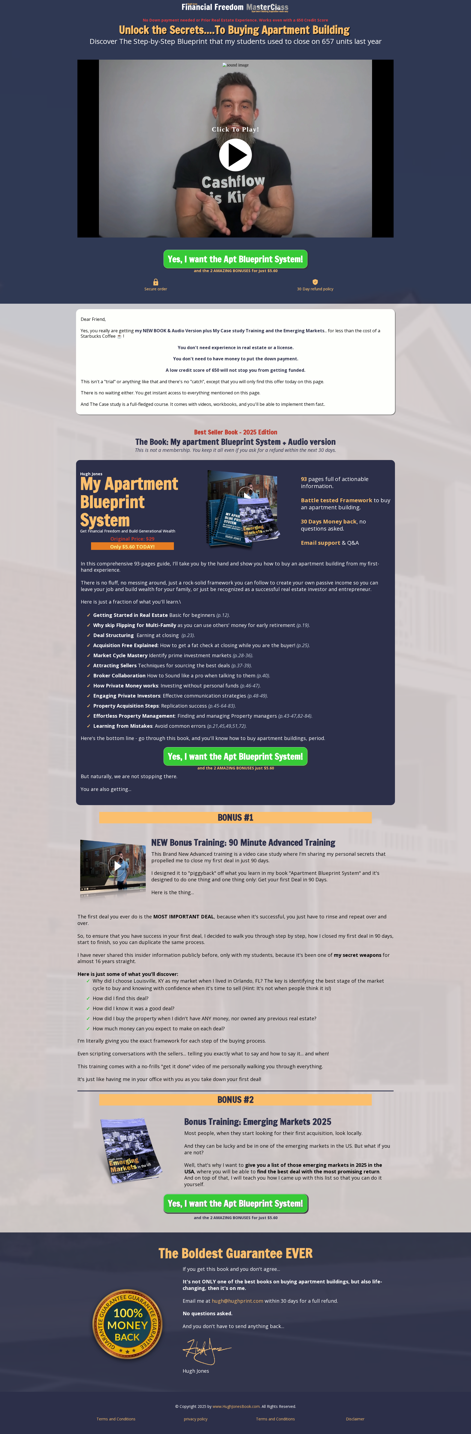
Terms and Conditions (115, 1418)
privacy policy (195, 1418)
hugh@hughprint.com (237, 1301)
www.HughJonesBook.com (236, 1406)
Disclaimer (355, 1418)
